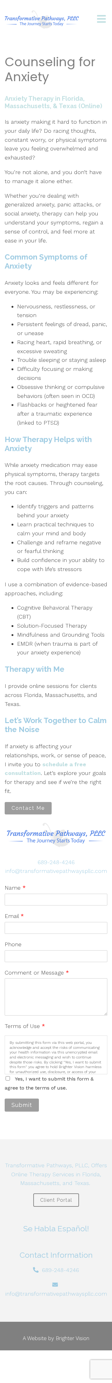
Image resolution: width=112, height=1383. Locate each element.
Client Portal (56, 1200)
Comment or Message (37, 972)
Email (14, 916)
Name (15, 887)
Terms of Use (25, 1026)
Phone (13, 944)
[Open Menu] (101, 19)
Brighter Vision (72, 1338)
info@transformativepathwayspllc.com (56, 871)
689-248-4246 (56, 862)
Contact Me (28, 808)
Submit (22, 1105)
